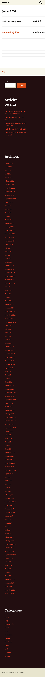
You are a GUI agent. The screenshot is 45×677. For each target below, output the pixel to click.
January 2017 (9, 541)
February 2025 (9, 223)
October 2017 (9, 509)
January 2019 (9, 456)
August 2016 (9, 558)
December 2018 (10, 459)
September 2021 (10, 364)
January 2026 (9, 184)
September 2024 (10, 241)
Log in (4, 72)
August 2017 (9, 516)
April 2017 (8, 530)
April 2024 (8, 259)
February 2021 (9, 385)
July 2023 (8, 287)
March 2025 (8, 220)
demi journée (9, 624)
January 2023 (9, 308)
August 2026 (9, 163)
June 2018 (8, 481)
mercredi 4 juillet (10, 32)
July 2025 (8, 206)
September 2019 (10, 428)
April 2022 (8, 340)
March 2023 (8, 301)
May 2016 (8, 569)
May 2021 (8, 375)
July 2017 (8, 519)
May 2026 (8, 170)
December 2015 (10, 586)
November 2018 (10, 463)
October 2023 (9, 280)
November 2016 (10, 548)
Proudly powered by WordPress (13, 672)
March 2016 (8, 576)
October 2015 (9, 593)
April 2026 (8, 174)
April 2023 (8, 297)
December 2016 (10, 544)
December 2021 (10, 354)
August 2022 (9, 326)
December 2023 (10, 273)
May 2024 (8, 255)
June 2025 (8, 209)
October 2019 (9, 424)
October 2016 (9, 551)
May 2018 (8, 484)
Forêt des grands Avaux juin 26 (15, 129)
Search (7, 81)
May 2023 (8, 294)
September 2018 (10, 470)
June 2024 (8, 251)
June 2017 (8, 523)
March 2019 (8, 449)
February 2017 (9, 537)
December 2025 (10, 188)
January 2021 (9, 389)
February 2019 (9, 452)
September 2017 (10, 512)
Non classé (8, 642)
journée (7, 638)
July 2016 (8, 562)
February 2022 (9, 347)
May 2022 (8, 336)
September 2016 (10, 555)
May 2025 (8, 213)
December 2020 (10, 393)
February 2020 (9, 410)
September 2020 (10, 400)
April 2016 (8, 572)
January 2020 (9, 414)
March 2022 (8, 343)
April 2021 (8, 378)
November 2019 (10, 421)
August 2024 (9, 244)
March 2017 (8, 534)
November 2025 (10, 192)
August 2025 (9, 202)
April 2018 (8, 488)
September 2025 (10, 199)
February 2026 (9, 181)
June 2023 (8, 290)
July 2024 (8, 248)
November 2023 (10, 276)
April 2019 (8, 445)
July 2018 (8, 477)
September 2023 (10, 283)
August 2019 (9, 431)
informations (9, 635)
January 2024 (9, 269)
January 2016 (9, 583)
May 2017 (8, 526)
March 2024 (8, 262)
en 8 (6, 631)
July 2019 (8, 435)
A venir (7, 617)
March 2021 (8, 382)
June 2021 (8, 371)
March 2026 (8, 177)
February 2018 (9, 495)
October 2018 (9, 467)
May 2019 (8, 442)
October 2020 (9, 396)
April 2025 (8, 216)
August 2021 (9, 368)
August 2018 (9, 474)
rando (7, 649)
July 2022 (8, 329)
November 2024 (10, 234)
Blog (6, 621)
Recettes (8, 652)
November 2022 (10, 315)
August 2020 (9, 403)
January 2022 (9, 350)
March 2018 (8, 491)
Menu (4, 2)
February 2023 (9, 304)
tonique (7, 656)
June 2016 (8, 565)
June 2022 (8, 333)
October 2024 (9, 237)
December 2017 (10, 502)
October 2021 (9, 361)
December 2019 (10, 417)
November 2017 (10, 505)
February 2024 (9, 266)
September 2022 (10, 322)
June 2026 (8, 167)
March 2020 (8, 407)
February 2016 (9, 579)
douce (7, 628)
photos (7, 645)
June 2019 (8, 438)
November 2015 (10, 590)
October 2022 (9, 318)
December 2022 (10, 311)
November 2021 (10, 357)
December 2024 (10, 230)
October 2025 (9, 195)
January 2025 (9, 227)
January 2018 (9, 498)
